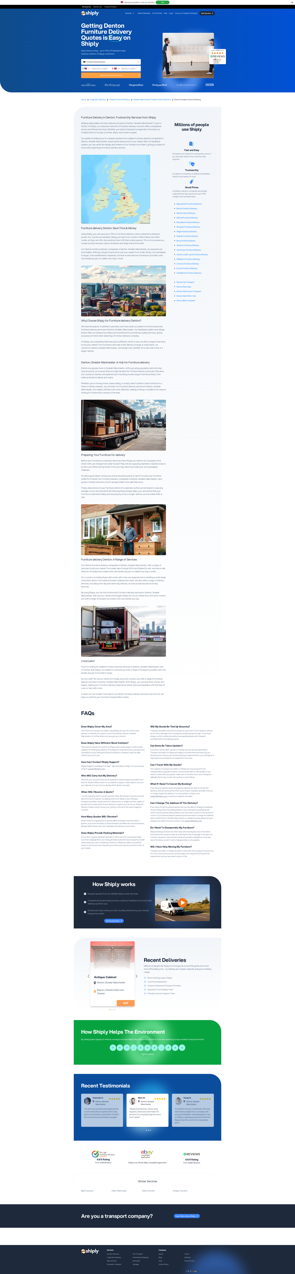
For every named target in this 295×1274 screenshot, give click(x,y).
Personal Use (86, 7)
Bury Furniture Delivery (186, 240)
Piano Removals (119, 1190)
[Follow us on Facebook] (188, 1271)
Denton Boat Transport (186, 300)
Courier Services (113, 1254)
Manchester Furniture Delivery (189, 204)
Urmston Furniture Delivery (188, 263)
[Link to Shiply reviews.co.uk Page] (191, 1154)
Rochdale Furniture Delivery (188, 222)
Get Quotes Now (113, 921)
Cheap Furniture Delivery (119, 99)
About (161, 1254)
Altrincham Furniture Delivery (189, 250)
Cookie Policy (163, 1264)
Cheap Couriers (180, 1190)
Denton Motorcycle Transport (189, 291)
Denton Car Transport (185, 282)
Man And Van (112, 1261)
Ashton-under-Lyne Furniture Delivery (192, 254)
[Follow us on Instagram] (190, 1271)
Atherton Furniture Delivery (188, 245)
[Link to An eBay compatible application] (147, 1154)
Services (128, 13)
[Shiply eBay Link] (194, 1271)
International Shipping (141, 1257)
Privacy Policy (189, 1261)
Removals (136, 1261)
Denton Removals (184, 286)
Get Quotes (206, 13)
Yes (162, 2)
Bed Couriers (87, 1190)
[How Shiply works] (182, 902)
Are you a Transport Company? (186, 13)
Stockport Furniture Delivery (188, 227)
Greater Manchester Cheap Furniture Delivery (152, 99)
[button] (136, 976)
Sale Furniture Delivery (186, 213)
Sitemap (187, 1257)
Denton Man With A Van (186, 296)
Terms (186, 1254)
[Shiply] (90, 13)
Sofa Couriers (148, 1190)
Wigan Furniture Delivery (187, 231)
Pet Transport (138, 1254)
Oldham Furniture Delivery (187, 236)
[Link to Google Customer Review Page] (103, 1154)
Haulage (136, 1264)
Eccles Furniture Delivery (187, 268)
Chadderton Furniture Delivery (189, 273)
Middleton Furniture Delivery (188, 259)
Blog (160, 1257)
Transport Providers (110, 7)
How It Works (157, 13)
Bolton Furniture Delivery (187, 208)
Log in (171, 13)
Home (83, 99)
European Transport (114, 1264)
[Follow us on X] (186, 1271)
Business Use (97, 7)
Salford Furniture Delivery (187, 217)
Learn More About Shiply (186, 1216)
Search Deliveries (144, 13)
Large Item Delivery (98, 99)
